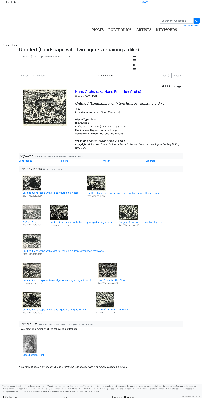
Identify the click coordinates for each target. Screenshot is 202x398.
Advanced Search (192, 25)
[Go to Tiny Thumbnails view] (135, 56)
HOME (98, 30)
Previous (39, 75)
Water (106, 160)
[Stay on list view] (134, 69)
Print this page (172, 86)
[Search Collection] (197, 21)
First (25, 75)
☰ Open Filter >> (9, 45)
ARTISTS (143, 30)
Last (177, 75)
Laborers (150, 160)
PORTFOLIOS (120, 30)
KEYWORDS (166, 30)
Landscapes (25, 160)
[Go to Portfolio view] (134, 65)
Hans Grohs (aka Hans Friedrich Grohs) (108, 91)
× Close (144, 1)
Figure (64, 160)
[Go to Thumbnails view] (134, 60)
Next (165, 75)
